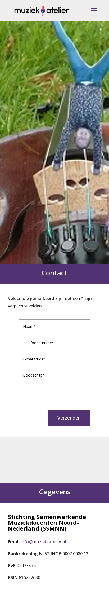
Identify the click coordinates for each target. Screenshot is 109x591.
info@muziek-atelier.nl (43, 542)
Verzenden (69, 417)
